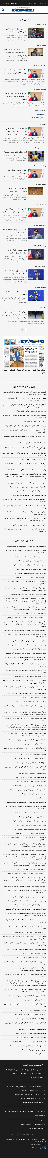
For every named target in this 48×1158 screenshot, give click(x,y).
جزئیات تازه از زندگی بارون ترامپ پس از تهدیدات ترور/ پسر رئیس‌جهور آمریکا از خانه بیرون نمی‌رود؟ (24, 682)
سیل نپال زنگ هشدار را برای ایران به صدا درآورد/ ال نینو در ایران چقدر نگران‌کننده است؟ (24, 454)
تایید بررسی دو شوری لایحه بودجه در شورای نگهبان (15, 231)
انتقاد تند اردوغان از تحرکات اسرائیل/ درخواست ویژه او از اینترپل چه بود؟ (25, 507)
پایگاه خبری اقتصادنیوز (36, 1078)
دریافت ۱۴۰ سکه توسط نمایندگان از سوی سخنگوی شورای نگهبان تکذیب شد (14, 73)
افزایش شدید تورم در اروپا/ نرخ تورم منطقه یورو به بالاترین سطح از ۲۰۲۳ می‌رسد (25, 688)
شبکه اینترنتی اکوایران (36, 1074)
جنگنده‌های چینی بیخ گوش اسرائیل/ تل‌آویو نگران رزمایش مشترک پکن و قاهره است (24, 431)
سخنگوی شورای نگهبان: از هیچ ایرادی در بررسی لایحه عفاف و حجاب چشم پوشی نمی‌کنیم (16, 131)
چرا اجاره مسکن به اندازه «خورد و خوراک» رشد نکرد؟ (29, 495)
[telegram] (28, 1134)
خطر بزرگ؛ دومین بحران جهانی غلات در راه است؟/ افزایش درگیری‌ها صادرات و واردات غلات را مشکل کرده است (24, 519)
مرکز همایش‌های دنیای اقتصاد (16, 1087)
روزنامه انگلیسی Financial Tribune (32, 1102)
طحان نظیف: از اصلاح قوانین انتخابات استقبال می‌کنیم (17, 251)
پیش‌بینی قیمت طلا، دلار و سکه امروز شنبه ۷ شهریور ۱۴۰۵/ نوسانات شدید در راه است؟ (24, 416)
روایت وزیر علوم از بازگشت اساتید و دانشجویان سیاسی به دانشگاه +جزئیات (25, 719)
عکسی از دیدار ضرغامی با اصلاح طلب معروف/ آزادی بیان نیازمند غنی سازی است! (24, 530)
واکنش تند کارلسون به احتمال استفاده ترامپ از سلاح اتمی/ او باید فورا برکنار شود (24, 500)
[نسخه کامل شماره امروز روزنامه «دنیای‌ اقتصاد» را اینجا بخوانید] (24, 352)
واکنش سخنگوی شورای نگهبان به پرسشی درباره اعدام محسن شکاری (15, 210)
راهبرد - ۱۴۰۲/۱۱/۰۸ (37, 117)
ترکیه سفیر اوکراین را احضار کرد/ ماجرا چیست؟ (31, 781)
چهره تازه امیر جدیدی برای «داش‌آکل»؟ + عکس (31, 613)
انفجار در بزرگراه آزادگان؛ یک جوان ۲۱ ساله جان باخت (29, 491)
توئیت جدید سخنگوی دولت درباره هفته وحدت (31, 569)
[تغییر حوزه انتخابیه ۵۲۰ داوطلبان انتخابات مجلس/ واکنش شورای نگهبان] (35, 96)
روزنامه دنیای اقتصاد (12, 1070)
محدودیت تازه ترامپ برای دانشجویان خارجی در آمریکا (29, 759)
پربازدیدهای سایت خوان (24, 386)
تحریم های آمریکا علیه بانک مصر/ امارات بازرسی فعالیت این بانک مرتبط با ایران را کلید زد (25, 551)
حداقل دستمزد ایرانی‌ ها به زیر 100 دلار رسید (32, 1029)
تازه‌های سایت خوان (24, 540)
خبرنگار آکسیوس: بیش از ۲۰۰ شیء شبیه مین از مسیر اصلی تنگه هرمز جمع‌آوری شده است (24, 513)
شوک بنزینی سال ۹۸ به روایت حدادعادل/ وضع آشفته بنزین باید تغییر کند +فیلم (24, 583)
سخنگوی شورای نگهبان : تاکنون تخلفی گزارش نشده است (16, 30)
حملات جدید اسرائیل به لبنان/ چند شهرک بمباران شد (30, 557)
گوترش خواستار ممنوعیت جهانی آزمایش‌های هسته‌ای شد (28, 641)
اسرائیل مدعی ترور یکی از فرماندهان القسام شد (31, 794)
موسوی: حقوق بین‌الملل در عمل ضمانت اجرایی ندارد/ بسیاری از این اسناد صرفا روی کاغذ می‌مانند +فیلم (25, 658)
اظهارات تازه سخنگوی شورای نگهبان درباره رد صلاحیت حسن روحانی (15, 51)
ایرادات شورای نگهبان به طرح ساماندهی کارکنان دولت (17, 190)
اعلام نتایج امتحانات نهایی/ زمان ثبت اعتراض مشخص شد (28, 790)
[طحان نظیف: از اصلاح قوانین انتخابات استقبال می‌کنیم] (35, 254)
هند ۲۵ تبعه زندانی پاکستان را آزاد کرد (34, 697)
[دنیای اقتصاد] (23, 10)
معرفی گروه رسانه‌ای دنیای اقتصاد (32, 1070)
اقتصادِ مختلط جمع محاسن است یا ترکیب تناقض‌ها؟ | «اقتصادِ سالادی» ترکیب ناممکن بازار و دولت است (24, 393)
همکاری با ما (39, 1115)
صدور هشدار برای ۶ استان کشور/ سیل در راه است (30, 561)
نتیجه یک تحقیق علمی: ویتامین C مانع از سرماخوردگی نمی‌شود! (26, 653)
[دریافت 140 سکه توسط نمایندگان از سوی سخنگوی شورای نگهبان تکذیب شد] (35, 73)
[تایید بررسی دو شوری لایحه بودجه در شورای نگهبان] (35, 233)
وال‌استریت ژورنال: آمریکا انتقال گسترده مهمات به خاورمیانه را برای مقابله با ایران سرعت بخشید (25, 448)
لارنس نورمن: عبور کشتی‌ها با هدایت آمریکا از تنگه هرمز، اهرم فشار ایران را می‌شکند (25, 437)
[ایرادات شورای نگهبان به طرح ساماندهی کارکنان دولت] (35, 191)
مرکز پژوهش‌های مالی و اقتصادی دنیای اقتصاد (28, 1094)
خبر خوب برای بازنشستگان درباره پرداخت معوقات (30, 411)
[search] (3, 9)
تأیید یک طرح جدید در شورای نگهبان (16, 293)
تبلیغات (30, 1111)
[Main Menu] (44, 10)
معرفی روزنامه (38, 1124)
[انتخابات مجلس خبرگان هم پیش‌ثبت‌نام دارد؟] (35, 173)
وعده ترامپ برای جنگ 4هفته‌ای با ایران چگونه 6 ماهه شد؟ (27, 996)
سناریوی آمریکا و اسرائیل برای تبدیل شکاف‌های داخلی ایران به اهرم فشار (25, 749)
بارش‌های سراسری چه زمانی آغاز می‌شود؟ (33, 459)
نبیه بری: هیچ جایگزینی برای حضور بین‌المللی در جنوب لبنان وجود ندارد (25, 671)
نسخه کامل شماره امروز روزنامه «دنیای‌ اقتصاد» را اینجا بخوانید (24, 371)
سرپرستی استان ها (10, 1111)
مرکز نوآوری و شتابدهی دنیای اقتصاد (31, 1090)
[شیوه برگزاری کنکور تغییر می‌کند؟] (35, 156)
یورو (30, 3)
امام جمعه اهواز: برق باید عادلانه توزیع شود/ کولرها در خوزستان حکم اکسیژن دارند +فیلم (24, 635)
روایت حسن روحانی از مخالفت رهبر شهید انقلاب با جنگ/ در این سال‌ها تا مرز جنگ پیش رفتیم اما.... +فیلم (25, 734)
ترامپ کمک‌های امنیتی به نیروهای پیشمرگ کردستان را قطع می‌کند (25, 426)
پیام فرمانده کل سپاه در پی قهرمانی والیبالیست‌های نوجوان (27, 565)
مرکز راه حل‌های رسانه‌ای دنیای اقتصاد (31, 1098)
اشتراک (22, 1111)
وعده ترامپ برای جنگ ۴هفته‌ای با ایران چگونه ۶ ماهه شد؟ (27, 740)
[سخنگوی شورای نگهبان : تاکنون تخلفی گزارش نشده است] (35, 32)
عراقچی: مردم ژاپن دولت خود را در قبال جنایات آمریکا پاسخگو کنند (25, 470)
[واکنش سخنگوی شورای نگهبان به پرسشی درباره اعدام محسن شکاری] (35, 212)
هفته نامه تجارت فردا (19, 1074)
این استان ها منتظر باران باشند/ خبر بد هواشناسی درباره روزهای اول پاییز (24, 465)
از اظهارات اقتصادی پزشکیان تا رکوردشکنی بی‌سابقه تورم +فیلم (26, 617)
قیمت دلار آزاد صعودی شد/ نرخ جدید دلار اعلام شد (30, 422)
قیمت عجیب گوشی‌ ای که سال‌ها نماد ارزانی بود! (31, 702)
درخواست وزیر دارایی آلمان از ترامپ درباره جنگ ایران (29, 525)
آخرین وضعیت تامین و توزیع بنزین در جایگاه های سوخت (27, 786)
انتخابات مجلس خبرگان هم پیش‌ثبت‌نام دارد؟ (17, 171)
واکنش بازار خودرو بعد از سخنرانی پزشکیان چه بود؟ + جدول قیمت (25, 630)
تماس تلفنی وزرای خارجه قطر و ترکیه (34, 744)
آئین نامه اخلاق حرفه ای (35, 1128)
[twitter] (32, 1134)
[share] (20, 1134)
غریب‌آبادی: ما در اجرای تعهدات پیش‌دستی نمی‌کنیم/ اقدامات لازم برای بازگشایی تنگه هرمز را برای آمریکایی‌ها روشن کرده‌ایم (24, 608)
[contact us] (16, 1134)
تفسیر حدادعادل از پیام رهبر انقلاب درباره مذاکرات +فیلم (28, 594)
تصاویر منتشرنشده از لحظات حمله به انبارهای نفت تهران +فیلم (26, 483)
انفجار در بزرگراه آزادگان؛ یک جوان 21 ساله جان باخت (29, 905)
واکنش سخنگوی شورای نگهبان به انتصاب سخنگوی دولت (15, 272)
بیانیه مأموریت (26, 1124)
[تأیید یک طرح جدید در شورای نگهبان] (35, 295)
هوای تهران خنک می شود (38, 798)
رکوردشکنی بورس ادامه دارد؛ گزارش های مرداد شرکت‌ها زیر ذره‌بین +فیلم (25, 768)
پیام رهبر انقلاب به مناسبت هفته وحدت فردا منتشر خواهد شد (26, 645)
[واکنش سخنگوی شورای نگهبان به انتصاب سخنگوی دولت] (35, 274)
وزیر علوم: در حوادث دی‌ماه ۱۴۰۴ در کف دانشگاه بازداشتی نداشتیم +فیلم (25, 707)
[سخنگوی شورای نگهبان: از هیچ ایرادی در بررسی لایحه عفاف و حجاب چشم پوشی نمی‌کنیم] (35, 131)
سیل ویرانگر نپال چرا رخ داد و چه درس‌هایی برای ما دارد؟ (28, 487)
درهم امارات (10, 3)
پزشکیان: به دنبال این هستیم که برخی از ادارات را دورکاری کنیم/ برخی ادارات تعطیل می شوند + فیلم (24, 406)
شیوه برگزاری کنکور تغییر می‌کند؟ (15, 152)
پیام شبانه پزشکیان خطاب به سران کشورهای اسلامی (30, 676)
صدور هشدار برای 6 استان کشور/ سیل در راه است (30, 817)
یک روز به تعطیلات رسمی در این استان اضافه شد (30, 443)
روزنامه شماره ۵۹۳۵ (39, 114)
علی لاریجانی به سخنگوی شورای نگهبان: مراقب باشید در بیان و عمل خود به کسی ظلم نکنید (14, 315)
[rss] (24, 1134)
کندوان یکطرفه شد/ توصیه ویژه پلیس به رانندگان (31, 777)
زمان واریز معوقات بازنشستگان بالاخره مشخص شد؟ (30, 573)
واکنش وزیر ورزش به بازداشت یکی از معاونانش (31, 577)
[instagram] (36, 1134)
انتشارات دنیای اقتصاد (36, 1087)
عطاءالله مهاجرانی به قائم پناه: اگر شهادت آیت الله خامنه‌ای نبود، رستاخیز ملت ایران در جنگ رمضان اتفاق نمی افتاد (26, 399)
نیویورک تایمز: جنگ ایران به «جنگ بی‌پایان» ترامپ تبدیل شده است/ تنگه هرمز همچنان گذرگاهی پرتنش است (25, 713)
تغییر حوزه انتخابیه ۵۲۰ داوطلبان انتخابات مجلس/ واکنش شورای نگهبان (15, 96)
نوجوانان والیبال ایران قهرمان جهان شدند (33, 754)
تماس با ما (40, 1111)
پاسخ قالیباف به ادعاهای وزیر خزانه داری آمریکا (31, 763)
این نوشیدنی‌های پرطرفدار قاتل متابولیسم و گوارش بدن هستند (26, 546)
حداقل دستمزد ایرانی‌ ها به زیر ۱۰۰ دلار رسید (32, 773)
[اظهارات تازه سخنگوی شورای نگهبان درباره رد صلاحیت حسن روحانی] (35, 52)
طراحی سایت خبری (38, 1148)
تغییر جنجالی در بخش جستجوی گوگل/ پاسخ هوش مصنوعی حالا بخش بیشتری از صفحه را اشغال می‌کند (25, 589)
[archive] (11, 1134)
